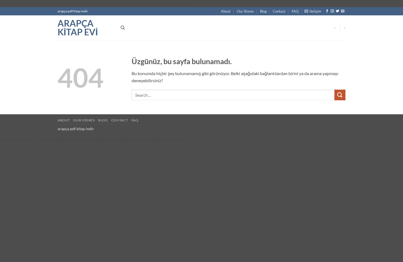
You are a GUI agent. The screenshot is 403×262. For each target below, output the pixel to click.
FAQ (295, 11)
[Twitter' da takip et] (337, 11)
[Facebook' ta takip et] (327, 11)
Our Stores (245, 11)
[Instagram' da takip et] (332, 11)
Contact (279, 11)
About (226, 11)
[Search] (123, 27)
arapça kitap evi (78, 27)
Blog (263, 11)
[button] (313, 11)
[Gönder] (339, 95)
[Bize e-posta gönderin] (342, 11)
